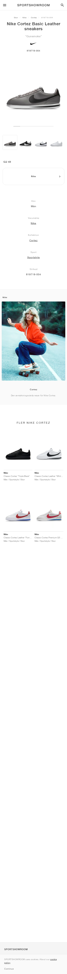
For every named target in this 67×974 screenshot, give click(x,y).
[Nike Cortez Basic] (25, 142)
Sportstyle (33, 257)
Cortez (34, 17)
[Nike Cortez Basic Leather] (10, 142)
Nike (24, 17)
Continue (9, 968)
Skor (16, 17)
